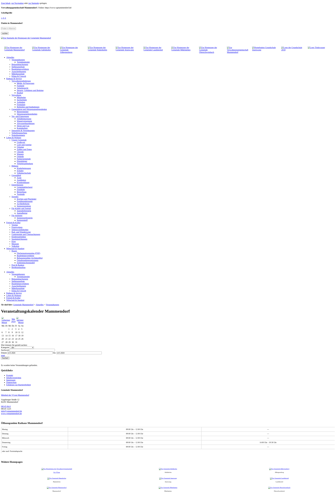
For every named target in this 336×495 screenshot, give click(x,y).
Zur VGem (56, 472)
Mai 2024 (13, 320)
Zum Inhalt (5, 3)
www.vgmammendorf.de (11, 413)
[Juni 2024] (19, 322)
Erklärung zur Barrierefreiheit (18, 385)
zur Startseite (33, 3)
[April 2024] (6, 322)
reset (3, 355)
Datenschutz (11, 382)
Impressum (10, 380)
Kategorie (5, 347)
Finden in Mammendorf (11, 23)
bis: (54, 353)
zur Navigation (17, 3)
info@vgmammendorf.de (11, 411)
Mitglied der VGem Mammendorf (15, 395)
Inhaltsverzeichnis (13, 378)
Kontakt (9, 375)
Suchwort (5, 350)
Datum (4, 353)
